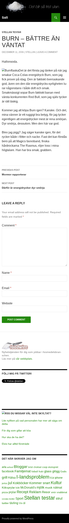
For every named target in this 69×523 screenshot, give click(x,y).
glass (48, 471)
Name (7, 272)
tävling (14, 503)
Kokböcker (21, 483)
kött (18, 488)
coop (44, 467)
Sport (19, 498)
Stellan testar (11, 32)
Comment (9, 225)
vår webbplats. (24, 358)
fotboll (34, 471)
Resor (46, 492)
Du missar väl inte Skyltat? (31, 413)
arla (4, 466)
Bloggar (20, 466)
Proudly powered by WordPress (17, 518)
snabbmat (62, 492)
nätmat (57, 487)
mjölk (40, 487)
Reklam (35, 492)
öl (24, 503)
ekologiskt (53, 467)
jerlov (4, 483)
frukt (41, 471)
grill (4, 477)
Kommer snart (39, 483)
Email (6, 288)
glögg (56, 471)
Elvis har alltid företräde (15, 443)
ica (52, 477)
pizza (5, 492)
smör (53, 492)
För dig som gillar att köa (16, 430)
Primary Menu (64, 17)
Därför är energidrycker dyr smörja (23, 185)
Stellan (30, 52)
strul (59, 498)
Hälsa (12, 477)
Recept (22, 492)
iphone (59, 477)
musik (48, 487)
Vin (20, 503)
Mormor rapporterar (14, 172)
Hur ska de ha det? (13, 437)
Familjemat (23, 471)
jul (10, 483)
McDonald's (28, 487)
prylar (12, 492)
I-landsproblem (32, 477)
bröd (30, 467)
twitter (5, 503)
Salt (5, 17)
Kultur (56, 482)
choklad (37, 467)
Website (7, 303)
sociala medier (8, 499)
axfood (10, 467)
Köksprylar (8, 487)
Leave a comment (47, 52)
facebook (8, 471)
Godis (63, 471)
